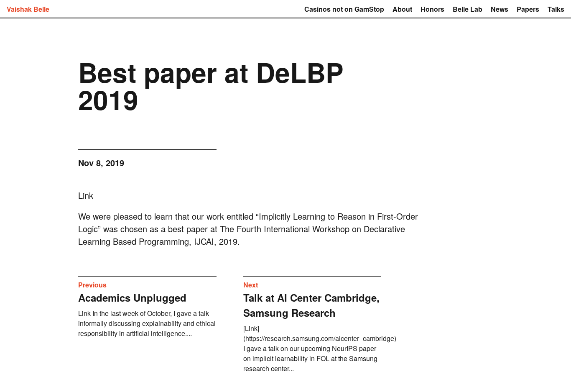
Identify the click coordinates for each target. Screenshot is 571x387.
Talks (556, 9)
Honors (432, 9)
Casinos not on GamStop (344, 9)
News (499, 9)
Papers (528, 9)
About (402, 9)
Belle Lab (467, 9)
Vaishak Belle (28, 9)
